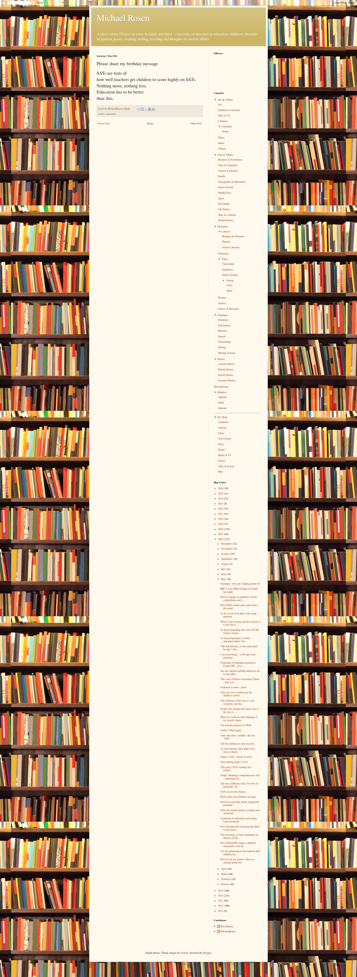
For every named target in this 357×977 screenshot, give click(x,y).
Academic (223, 422)
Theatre (222, 148)
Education (222, 226)
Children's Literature (229, 110)
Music (221, 137)
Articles (222, 427)
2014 (221, 895)
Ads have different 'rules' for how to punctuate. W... (239, 785)
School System (230, 275)
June (223, 574)
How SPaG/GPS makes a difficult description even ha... (238, 844)
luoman (184, 952)
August (225, 564)
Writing (222, 347)
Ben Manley (227, 926)
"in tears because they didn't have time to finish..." (237, 750)
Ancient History (226, 364)
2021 (221, 514)
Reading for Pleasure (233, 236)
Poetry (225, 131)
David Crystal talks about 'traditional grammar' (239, 803)
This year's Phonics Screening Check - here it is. (239, 680)
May (223, 579)
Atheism (222, 397)
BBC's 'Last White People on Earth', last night (239, 590)
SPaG (229, 291)
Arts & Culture (225, 99)
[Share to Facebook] (150, 109)
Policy (225, 259)
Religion (221, 392)
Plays (221, 444)
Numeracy (223, 253)
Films (221, 433)
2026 (221, 488)
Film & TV (224, 115)
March (225, 874)
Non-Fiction (224, 438)
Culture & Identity (228, 170)
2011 (221, 911)
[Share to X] (146, 109)
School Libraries (231, 247)
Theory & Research (228, 308)
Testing (230, 280)
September (227, 559)
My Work (222, 417)
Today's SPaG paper (231, 730)
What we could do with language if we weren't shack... (238, 718)
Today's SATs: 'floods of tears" (236, 757)
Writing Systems (226, 353)
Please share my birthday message (238, 796)
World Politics (225, 220)
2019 (221, 524)
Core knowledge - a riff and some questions (237, 656)
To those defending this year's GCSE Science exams (239, 631)
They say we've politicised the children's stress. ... (236, 694)
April (224, 868)
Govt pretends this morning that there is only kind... (240, 828)
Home (150, 123)
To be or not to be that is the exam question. (238, 615)
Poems (221, 449)
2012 (221, 905)
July (223, 569)
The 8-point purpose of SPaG (235, 725)
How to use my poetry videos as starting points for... (237, 860)
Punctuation (224, 325)
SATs (229, 285)
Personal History (227, 380)
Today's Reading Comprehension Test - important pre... (240, 776)
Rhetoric (222, 330)
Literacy (226, 231)
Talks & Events (226, 466)
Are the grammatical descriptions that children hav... (240, 852)
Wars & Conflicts (227, 215)
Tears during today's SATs (234, 762)
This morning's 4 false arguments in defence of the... (239, 836)
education (110, 113)
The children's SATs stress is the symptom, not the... (237, 702)
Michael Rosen (123, 17)
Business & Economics (230, 159)
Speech (222, 336)
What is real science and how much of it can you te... (240, 623)
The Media (223, 203)
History (221, 359)
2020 (221, 519)
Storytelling (224, 341)
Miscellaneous (221, 386)
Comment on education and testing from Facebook (238, 819)
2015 (221, 890)
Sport (221, 198)
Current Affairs (225, 154)
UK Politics (224, 209)
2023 (221, 503)
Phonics (226, 241)
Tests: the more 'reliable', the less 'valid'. (237, 737)
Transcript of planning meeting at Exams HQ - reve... (237, 664)
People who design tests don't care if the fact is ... (239, 710)
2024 (221, 498)
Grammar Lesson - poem (233, 687)
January (225, 884)
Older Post (196, 123)
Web (220, 471)
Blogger (207, 952)
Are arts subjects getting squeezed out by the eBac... (240, 672)
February (226, 879)
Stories (221, 460)
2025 (221, 493)
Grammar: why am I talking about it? (240, 583)
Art (220, 104)
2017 (221, 534)
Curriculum (228, 264)
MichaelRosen (228, 931)
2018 (221, 529)
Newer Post (104, 123)
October (225, 554)
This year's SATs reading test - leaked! (236, 768)
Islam (221, 402)
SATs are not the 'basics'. (233, 791)
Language (222, 315)
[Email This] (139, 109)
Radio (221, 143)
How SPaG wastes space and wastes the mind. (239, 606)
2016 (221, 539)
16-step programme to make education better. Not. (235, 639)
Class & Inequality (228, 165)
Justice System (225, 187)
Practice (222, 297)
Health (221, 176)
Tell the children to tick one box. (237, 743)
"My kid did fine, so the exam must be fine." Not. (239, 647)
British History (226, 369)
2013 (221, 900)
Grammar (223, 319)
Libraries (223, 121)
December (226, 543)
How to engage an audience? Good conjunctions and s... (238, 598)
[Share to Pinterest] (153, 109)
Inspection (227, 269)
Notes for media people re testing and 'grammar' (240, 811)
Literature (227, 126)
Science (222, 303)
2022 (221, 508)
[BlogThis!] (142, 109)
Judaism (222, 408)
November (227, 548)
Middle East (224, 192)
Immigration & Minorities (232, 181)
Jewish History (226, 375)
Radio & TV (224, 455)
